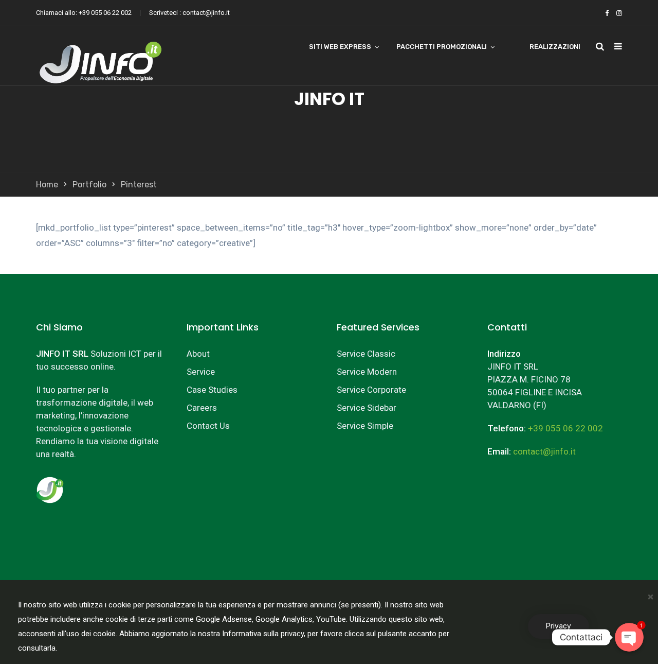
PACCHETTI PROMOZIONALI (441, 46)
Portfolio (89, 184)
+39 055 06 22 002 (105, 12)
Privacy (558, 626)
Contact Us (208, 426)
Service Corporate (371, 390)
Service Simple (365, 426)
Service (201, 371)
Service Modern (367, 371)
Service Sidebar (366, 408)
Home (47, 184)
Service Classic (366, 353)
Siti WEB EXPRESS (340, 46)
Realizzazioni (554, 46)
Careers (202, 408)
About (198, 353)
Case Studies (212, 390)
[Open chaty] (629, 637)
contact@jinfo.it (206, 12)
